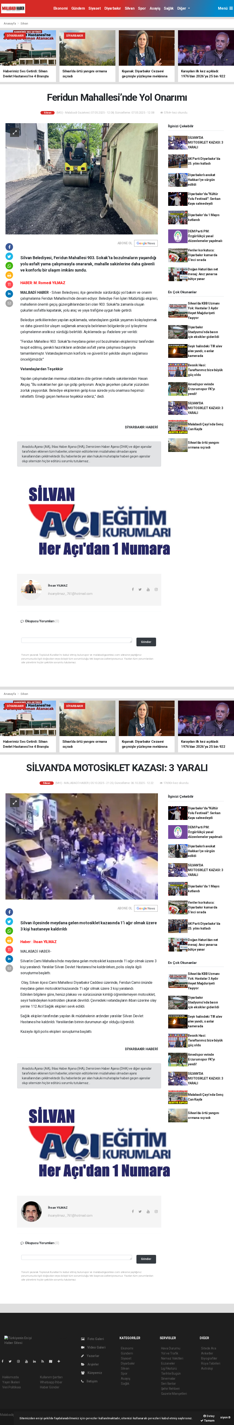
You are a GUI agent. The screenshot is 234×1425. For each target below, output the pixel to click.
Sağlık (169, 8)
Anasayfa (10, 23)
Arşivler (93, 1364)
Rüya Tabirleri (210, 1363)
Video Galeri (96, 1347)
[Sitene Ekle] (61, 1361)
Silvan (130, 8)
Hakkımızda (10, 1377)
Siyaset (94, 8)
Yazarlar (92, 1356)
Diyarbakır (112, 8)
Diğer (182, 8)
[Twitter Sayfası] (12, 1361)
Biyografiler (209, 1358)
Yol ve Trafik (169, 1353)
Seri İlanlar (168, 1383)
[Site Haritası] (52, 1361)
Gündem (78, 8)
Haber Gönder (49, 1387)
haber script (8, 1419)
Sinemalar (168, 1378)
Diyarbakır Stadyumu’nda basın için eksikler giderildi (203, 332)
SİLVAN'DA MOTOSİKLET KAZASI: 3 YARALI (205, 142)
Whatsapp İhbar (51, 1382)
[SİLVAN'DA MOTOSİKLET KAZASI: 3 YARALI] (81, 846)
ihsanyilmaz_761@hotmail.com (70, 594)
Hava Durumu (170, 1348)
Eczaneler (168, 1363)
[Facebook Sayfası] (4, 1361)
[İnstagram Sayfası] (20, 1361)
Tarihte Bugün (171, 1373)
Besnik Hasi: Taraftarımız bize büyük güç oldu (205, 370)
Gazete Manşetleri (174, 1393)
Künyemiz (94, 1373)
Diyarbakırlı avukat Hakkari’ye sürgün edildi (201, 179)
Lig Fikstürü (169, 1368)
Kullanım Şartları (51, 1377)
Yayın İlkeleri (11, 1382)
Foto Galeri (95, 1339)
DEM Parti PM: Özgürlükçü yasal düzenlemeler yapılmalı (205, 236)
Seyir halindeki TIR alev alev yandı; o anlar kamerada (205, 351)
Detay (210, 1416)
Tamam (209, 1420)
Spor (142, 8)
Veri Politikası (11, 1387)
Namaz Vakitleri (172, 1358)
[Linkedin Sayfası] (36, 1361)
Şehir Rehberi (170, 1388)
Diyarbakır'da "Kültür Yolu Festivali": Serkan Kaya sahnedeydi (204, 198)
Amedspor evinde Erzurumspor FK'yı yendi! (201, 389)
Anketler (207, 1353)
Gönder (146, 642)
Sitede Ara (208, 1348)
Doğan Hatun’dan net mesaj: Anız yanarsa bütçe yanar (203, 274)
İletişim (91, 1381)
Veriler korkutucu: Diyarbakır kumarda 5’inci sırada (202, 255)
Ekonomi (60, 8)
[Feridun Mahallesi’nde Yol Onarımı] (81, 178)
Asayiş (155, 8)
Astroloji (207, 1368)
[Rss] (44, 1361)
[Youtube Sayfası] (28, 1361)
